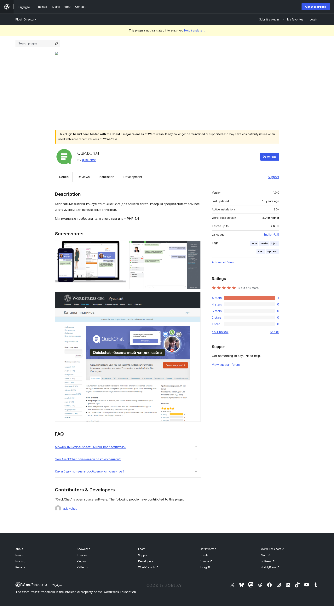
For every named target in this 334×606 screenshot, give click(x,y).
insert (261, 251)
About (19, 549)
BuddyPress (270, 567)
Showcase (83, 549)
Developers (145, 561)
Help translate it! (194, 30)
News (19, 555)
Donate (206, 561)
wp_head (272, 251)
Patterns (82, 567)
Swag (205, 567)
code (254, 243)
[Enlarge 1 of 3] (121, 246)
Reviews (84, 177)
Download (270, 156)
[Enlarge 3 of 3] (195, 297)
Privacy (20, 567)
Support (273, 177)
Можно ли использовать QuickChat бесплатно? (90, 447)
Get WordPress (315, 6)
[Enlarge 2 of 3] (195, 246)
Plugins (81, 561)
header (264, 243)
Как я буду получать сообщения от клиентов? (89, 471)
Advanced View (223, 262)
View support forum (226, 365)
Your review (220, 332)
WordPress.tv (148, 567)
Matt (265, 555)
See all (274, 332)
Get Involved (208, 549)
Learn (141, 549)
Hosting (20, 561)
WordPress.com (272, 549)
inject (274, 243)
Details (64, 177)
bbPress (268, 561)
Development (132, 177)
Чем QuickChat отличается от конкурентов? (88, 459)
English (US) (271, 234)
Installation (106, 177)
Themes (82, 555)
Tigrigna (57, 585)
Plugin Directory (25, 19)
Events (204, 555)
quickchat (89, 160)
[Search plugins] (56, 43)
